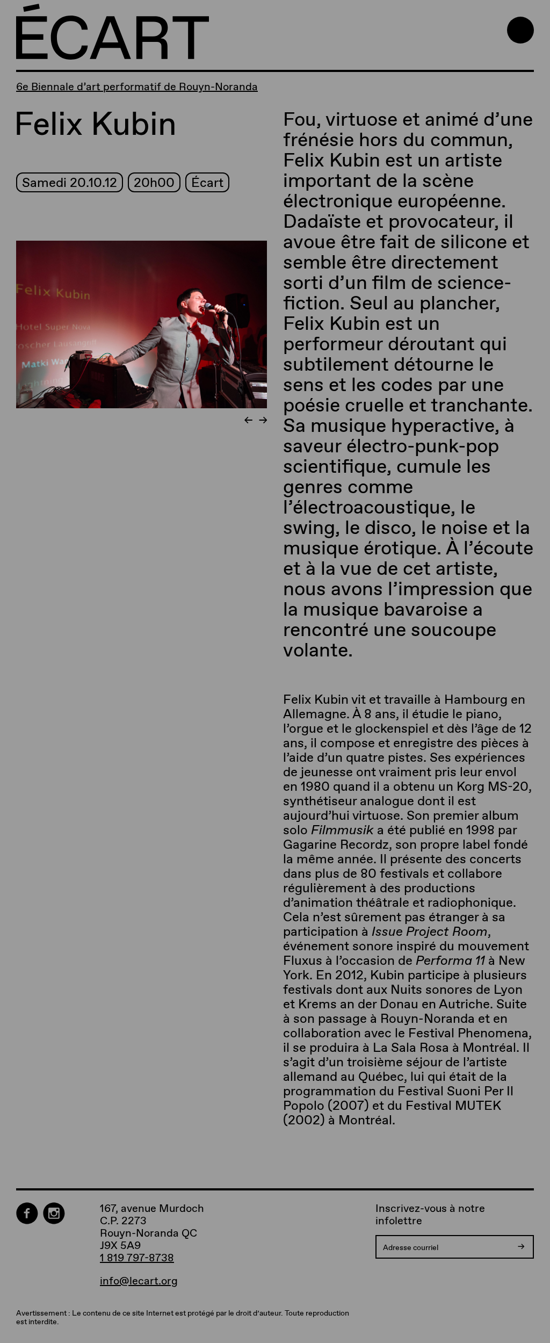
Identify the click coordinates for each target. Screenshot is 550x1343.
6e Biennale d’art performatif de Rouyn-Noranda (137, 86)
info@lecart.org (139, 1281)
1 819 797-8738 (137, 1258)
